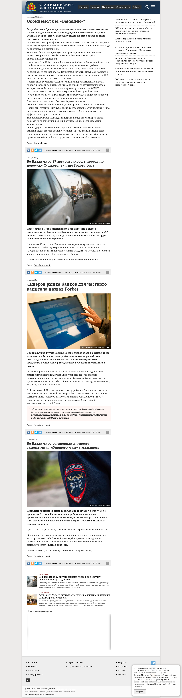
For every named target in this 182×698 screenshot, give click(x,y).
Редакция (122, 666)
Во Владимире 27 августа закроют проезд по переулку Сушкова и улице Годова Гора (69, 578)
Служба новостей (42, 265)
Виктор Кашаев (41, 143)
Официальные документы (81, 666)
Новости (95, 7)
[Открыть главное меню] (153, 8)
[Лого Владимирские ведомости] (50, 7)
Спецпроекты (123, 7)
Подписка (122, 674)
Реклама (122, 670)
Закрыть (140, 691)
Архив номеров (76, 662)
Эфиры (136, 7)
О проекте (122, 662)
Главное (83, 7)
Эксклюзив (108, 7)
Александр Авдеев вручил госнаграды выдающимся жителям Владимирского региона (74, 596)
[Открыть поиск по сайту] (147, 8)
